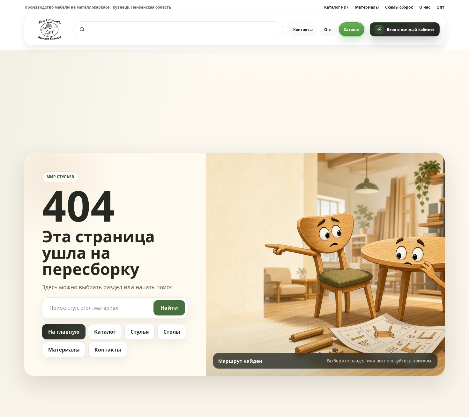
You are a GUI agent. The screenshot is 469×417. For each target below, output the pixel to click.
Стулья (139, 331)
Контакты (303, 29)
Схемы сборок (399, 7)
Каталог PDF (336, 7)
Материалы (367, 7)
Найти (169, 307)
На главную (63, 331)
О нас (424, 7)
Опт (440, 7)
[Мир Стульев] (49, 30)
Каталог (352, 29)
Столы (171, 331)
